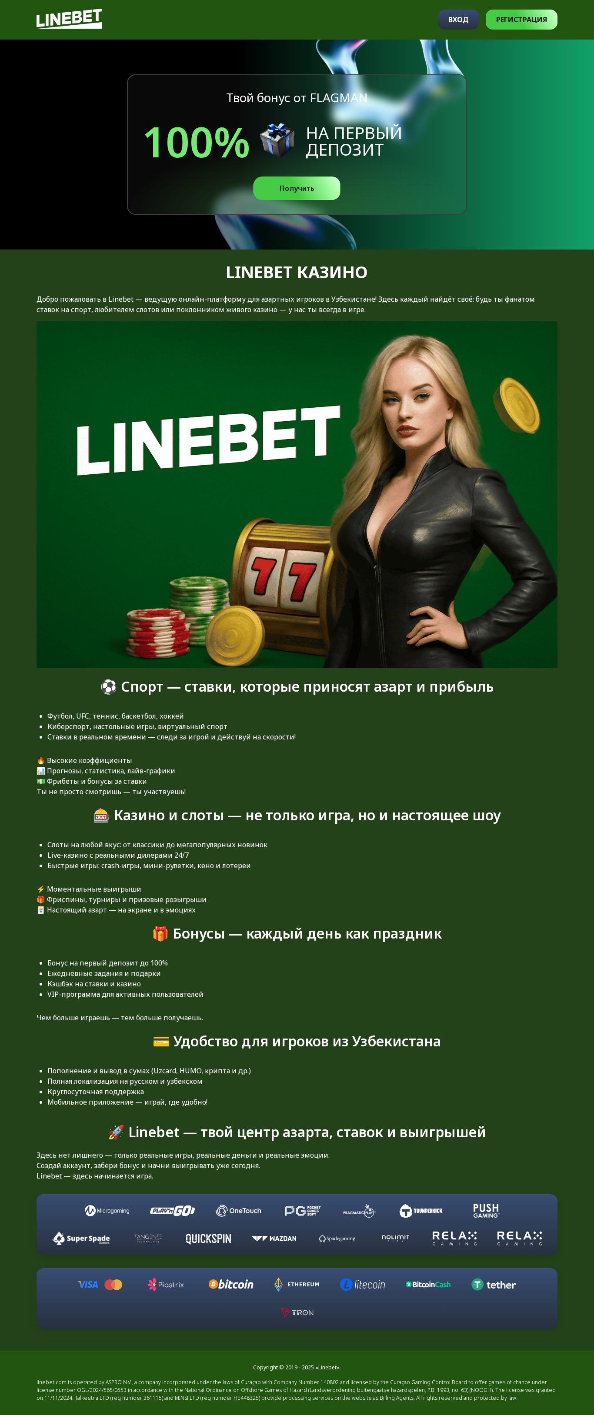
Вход (458, 19)
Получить (297, 188)
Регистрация (521, 19)
